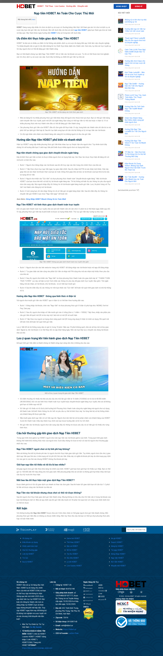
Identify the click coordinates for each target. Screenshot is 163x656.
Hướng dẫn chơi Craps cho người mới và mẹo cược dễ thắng (135, 63)
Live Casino (60, 6)
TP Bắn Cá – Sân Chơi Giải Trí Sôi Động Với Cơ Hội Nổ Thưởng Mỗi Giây (135, 154)
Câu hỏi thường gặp (29, 550)
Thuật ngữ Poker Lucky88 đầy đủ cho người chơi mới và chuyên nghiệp (135, 40)
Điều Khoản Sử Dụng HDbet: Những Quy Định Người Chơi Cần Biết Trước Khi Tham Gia (135, 166)
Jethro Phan (74, 633)
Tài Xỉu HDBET (72, 554)
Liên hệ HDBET (28, 554)
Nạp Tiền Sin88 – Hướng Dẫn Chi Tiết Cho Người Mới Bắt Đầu (134, 86)
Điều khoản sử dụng (30, 542)
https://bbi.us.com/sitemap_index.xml (37, 648)
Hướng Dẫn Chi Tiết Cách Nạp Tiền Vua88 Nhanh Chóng (134, 108)
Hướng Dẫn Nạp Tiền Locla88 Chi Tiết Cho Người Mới (135, 131)
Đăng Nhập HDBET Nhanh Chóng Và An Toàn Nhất (46, 199)
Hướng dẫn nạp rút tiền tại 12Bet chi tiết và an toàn (135, 30)
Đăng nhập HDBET (118, 554)
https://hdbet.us (69, 629)
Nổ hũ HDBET (72, 550)
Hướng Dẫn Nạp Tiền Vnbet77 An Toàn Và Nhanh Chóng (135, 143)
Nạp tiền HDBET (117, 558)
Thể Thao (49, 6)
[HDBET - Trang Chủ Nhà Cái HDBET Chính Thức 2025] (26, 6)
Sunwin (38, 627)
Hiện (33, 19)
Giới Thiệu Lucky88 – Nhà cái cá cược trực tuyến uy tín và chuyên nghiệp (134, 74)
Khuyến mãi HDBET (118, 566)
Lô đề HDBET (72, 562)
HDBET (40, 6)
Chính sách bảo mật (30, 546)
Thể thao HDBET (73, 542)
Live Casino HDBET (74, 566)
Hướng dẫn (71, 6)
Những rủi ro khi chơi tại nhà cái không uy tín (135, 21)
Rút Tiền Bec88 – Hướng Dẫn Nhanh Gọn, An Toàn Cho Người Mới (134, 179)
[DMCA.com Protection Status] (88, 614)
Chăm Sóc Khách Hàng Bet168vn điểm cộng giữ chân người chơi (134, 120)
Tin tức (25, 558)
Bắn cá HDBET (72, 546)
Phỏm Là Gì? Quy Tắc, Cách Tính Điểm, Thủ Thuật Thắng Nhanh (135, 97)
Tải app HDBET (117, 550)
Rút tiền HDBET (117, 562)
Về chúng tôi (27, 538)
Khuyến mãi (83, 6)
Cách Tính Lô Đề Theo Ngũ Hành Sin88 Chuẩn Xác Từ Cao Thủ (135, 52)
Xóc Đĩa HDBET (73, 558)
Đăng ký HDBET (117, 546)
